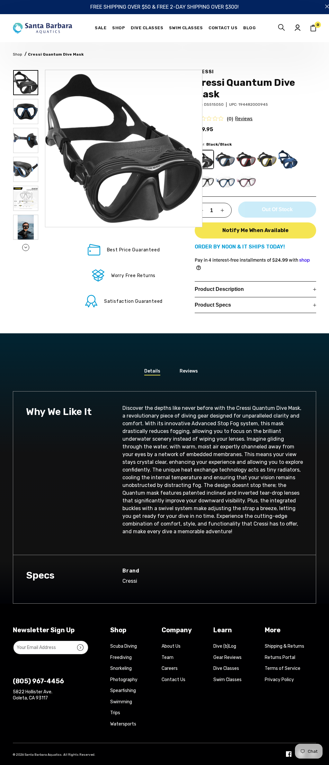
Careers (170, 668)
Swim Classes (227, 679)
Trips (115, 713)
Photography (124, 679)
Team (167, 657)
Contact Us (173, 679)
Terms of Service (282, 668)
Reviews (244, 119)
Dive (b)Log (224, 646)
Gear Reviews (227, 657)
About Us (171, 646)
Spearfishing (123, 690)
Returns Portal (280, 657)
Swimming (121, 702)
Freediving (121, 657)
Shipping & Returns (284, 646)
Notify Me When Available (255, 230)
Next (25, 247)
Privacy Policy (279, 679)
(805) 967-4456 (38, 681)
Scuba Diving (123, 646)
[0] (313, 28)
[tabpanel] (123, 148)
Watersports (123, 724)
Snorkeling (121, 668)
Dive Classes (226, 668)
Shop (17, 54)
